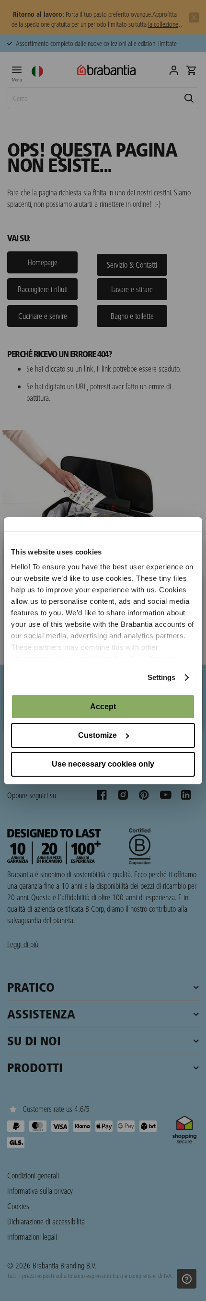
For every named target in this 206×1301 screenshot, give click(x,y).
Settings (162, 677)
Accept (103, 706)
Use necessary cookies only (103, 764)
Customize (97, 735)
